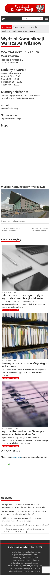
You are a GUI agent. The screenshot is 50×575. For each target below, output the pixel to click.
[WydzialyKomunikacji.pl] (3, 18)
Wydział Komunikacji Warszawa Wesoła (40, 229)
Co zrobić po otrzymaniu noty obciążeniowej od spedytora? (24, 525)
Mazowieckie (7, 221)
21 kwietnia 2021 (8, 428)
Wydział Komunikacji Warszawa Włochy (11, 229)
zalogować (16, 457)
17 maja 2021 (7, 360)
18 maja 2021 (7, 292)
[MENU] (46, 18)
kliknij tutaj (26, 566)
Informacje (5, 310)
